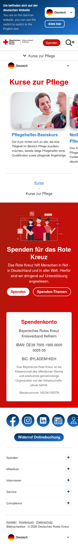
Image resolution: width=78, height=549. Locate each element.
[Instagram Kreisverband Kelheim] (28, 420)
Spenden (51, 43)
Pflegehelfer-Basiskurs (35, 134)
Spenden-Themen (52, 291)
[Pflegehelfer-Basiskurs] (39, 110)
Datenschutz (44, 522)
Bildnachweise (15, 526)
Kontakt (11, 522)
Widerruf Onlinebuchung (39, 437)
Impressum (26, 522)
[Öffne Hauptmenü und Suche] (70, 42)
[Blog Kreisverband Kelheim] (58, 420)
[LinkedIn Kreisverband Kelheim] (43, 420)
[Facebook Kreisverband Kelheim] (12, 420)
